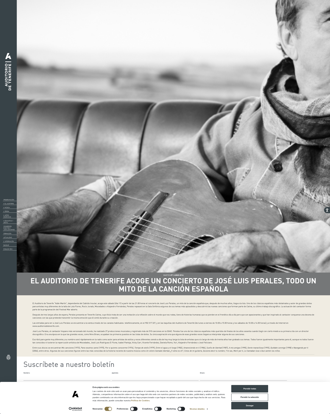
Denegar (250, 405)
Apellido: (115, 373)
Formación (7, 233)
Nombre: (26, 373)
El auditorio (9, 204)
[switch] (134, 409)
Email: (202, 373)
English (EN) (7, 249)
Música (7, 207)
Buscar (6, 245)
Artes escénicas (7, 216)
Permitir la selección (250, 397)
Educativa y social (8, 221)
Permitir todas (249, 389)
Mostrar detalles (197, 409)
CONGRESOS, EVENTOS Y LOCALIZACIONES (9, 228)
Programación (8, 200)
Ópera (7, 211)
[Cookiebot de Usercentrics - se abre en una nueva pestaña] (75, 409)
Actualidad (7, 237)
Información (9, 241)
